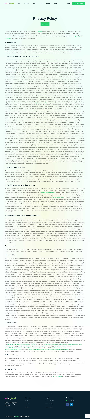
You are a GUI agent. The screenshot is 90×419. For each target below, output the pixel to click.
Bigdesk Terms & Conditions (48, 192)
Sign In (68, 3)
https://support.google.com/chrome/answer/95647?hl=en (22, 344)
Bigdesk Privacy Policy (41, 103)
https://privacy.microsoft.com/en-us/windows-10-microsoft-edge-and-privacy (49, 349)
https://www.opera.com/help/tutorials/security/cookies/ (33, 346)
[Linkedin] (71, 404)
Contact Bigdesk (57, 376)
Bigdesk (40, 31)
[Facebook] (67, 404)
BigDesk (17, 416)
